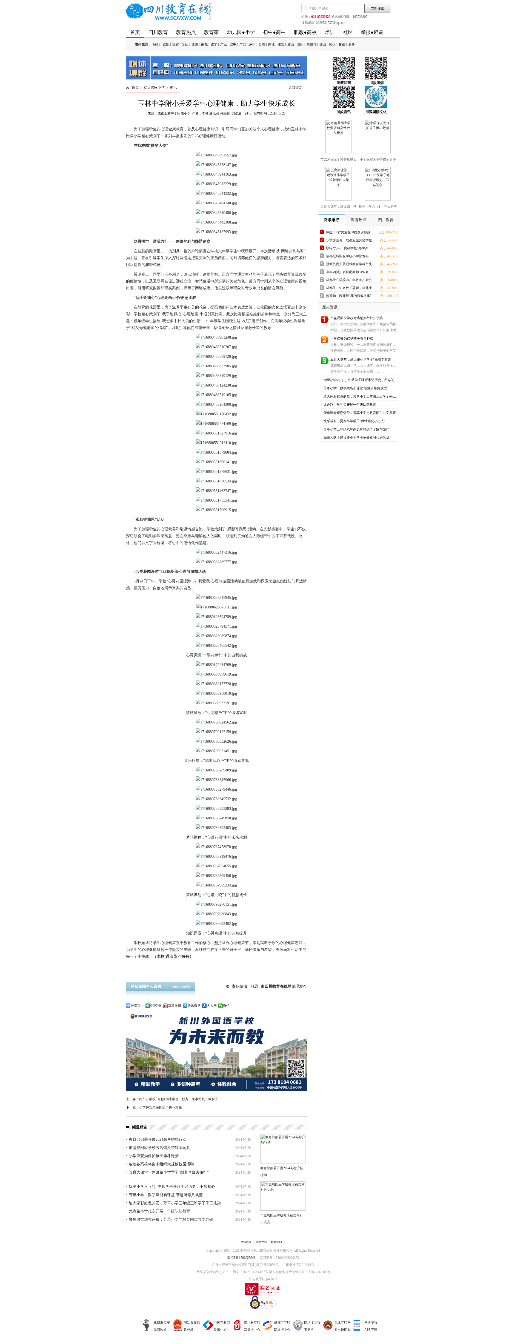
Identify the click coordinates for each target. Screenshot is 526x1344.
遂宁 (214, 44)
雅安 (281, 44)
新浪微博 (174, 1006)
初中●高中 (274, 32)
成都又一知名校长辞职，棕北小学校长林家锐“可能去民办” (349, 289)
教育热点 (186, 32)
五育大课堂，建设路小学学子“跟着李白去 (360, 359)
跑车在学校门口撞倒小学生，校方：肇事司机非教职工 (178, 1099)
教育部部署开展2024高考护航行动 (157, 1139)
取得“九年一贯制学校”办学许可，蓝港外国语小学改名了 (347, 249)
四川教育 (158, 32)
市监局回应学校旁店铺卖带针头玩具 (159, 1148)
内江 (271, 44)
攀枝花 (311, 44)
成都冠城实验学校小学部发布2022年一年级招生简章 (347, 257)
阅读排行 (331, 220)
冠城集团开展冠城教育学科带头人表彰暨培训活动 (349, 265)
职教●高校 (305, 32)
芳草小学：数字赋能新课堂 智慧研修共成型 (166, 1195)
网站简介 (246, 1241)
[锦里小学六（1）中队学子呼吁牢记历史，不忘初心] (377, 183)
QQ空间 (156, 1006)
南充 (204, 44)
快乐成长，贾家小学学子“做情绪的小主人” (354, 421)
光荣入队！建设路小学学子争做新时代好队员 (356, 437)
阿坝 (332, 44)
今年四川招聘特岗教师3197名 (347, 272)
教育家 (211, 32)
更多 (351, 44)
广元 (223, 44)
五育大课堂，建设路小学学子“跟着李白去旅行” (169, 1172)
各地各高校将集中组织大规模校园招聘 (161, 1164)
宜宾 (175, 44)
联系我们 (276, 1241)
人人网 (212, 1006)
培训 (330, 32)
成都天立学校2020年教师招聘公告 (349, 281)
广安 (242, 44)
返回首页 (295, 88)
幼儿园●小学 (241, 32)
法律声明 (261, 1241)
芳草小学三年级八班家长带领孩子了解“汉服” (356, 429)
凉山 (322, 44)
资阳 (300, 44)
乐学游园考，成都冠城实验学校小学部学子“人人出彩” (349, 241)
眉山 (290, 44)
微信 (226, 1006)
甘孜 (342, 44)
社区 (348, 32)
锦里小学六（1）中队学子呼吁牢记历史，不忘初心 (172, 1187)
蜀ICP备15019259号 (241, 1258)
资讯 (173, 87)
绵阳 (156, 44)
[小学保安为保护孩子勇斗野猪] (377, 136)
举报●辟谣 (372, 32)
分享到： (137, 1006)
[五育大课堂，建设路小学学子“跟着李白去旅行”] (337, 183)
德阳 (166, 44)
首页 (135, 32)
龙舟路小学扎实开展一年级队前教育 (159, 1211)
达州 (194, 44)
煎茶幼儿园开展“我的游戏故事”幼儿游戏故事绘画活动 (348, 297)
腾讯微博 (194, 1006)
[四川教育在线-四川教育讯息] (169, 11)
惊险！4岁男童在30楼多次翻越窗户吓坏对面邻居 (348, 233)
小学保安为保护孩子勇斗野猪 (160, 1107)
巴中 (233, 44)
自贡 (262, 44)
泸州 (252, 44)
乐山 (185, 44)
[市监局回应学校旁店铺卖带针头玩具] (337, 136)
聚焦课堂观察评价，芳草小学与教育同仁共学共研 (171, 1219)
